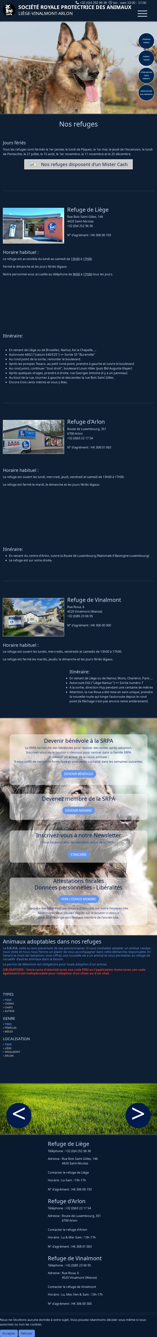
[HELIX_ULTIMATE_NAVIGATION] (142, 13)
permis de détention (21, 964)
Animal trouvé (146, 58)
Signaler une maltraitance (146, 92)
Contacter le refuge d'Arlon (67, 1230)
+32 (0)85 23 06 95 (78, 1265)
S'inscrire (79, 854)
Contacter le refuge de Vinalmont (72, 1287)
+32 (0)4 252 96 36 (78, 1151)
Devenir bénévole (78, 774)
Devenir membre (78, 810)
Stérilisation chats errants (146, 75)
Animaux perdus (146, 40)
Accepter (8, 1333)
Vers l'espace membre (78, 899)
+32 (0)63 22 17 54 (78, 1208)
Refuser (26, 1333)
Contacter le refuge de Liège (68, 1172)
